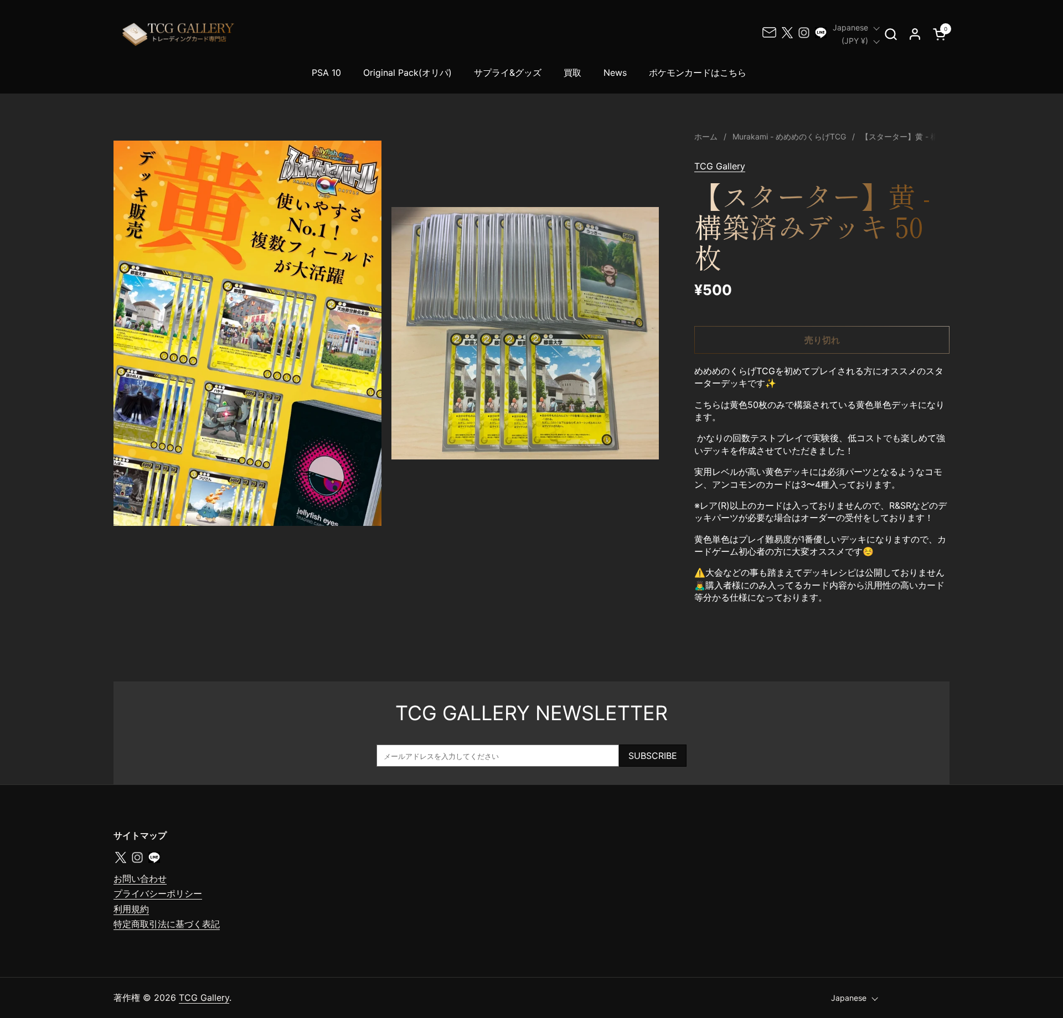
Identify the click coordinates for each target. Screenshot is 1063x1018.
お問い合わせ (140, 878)
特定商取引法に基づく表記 (166, 923)
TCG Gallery (719, 166)
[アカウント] (915, 34)
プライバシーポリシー (157, 893)
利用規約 (131, 908)
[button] (890, 34)
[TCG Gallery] (179, 34)
